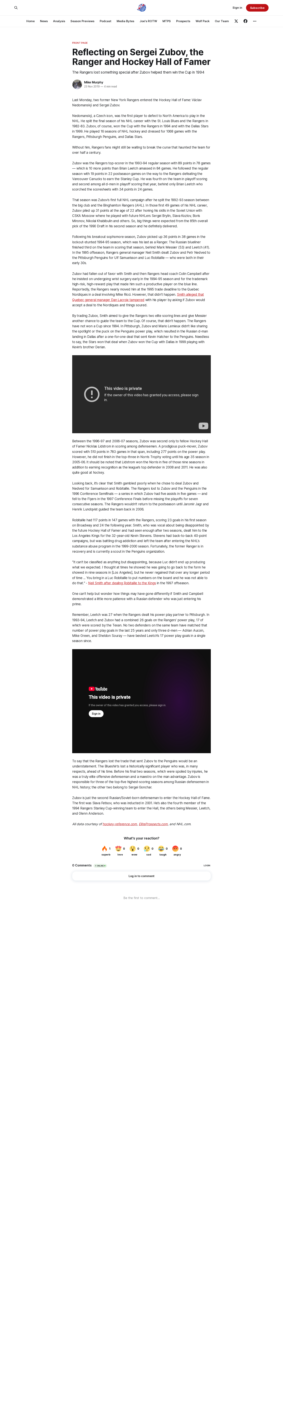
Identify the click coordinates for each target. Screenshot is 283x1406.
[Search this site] (16, 8)
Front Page (80, 42)
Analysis (59, 21)
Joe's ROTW (148, 21)
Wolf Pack (202, 21)
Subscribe (257, 8)
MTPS (166, 21)
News (44, 21)
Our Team (222, 21)
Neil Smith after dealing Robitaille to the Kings (122, 583)
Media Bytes (125, 21)
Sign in (237, 7)
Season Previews (82, 21)
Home (30, 21)
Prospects (183, 21)
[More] (255, 21)
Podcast (105, 21)
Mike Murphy (93, 82)
